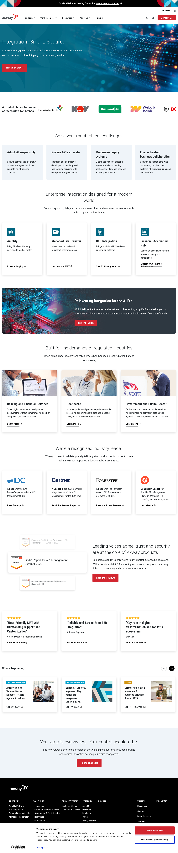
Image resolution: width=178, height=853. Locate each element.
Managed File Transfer (19, 817)
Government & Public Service (47, 813)
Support (166, 11)
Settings (40, 847)
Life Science (39, 820)
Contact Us (167, 18)
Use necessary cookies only (154, 839)
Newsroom (87, 810)
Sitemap (141, 821)
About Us (84, 18)
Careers (85, 817)
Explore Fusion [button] (86, 323)
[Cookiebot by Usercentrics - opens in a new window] (18, 847)
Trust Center (161, 801)
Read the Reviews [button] (105, 577)
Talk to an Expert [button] (14, 67)
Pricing (99, 18)
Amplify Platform (16, 806)
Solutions (38, 801)
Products (28, 18)
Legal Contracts (144, 816)
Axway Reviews (89, 820)
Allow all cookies (155, 830)
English (175, 11)
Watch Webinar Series (107, 3)
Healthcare (39, 817)
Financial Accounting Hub (20, 813)
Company (87, 801)
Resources (67, 18)
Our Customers (47, 18)
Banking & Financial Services (46, 810)
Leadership (87, 813)
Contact (140, 811)
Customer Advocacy (71, 810)
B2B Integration (16, 810)
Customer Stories (69, 806)
